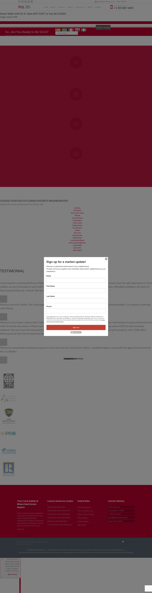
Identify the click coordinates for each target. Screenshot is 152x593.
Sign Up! (76, 327)
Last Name (50, 296)
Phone (49, 306)
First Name (50, 286)
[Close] (106, 259)
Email (48, 276)
